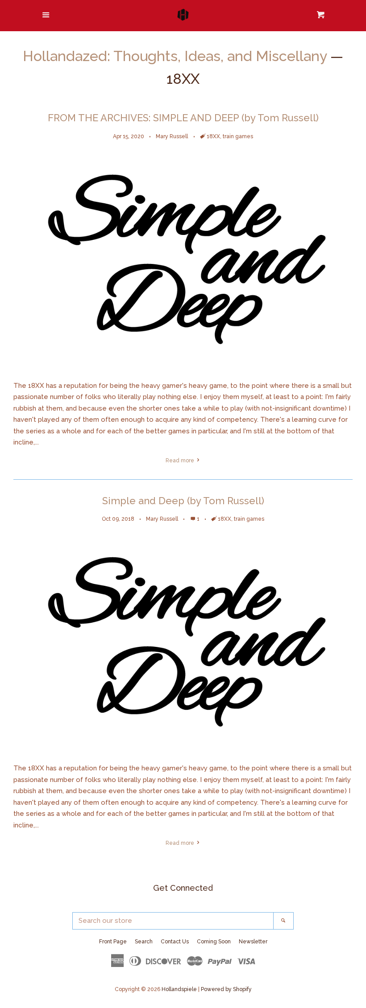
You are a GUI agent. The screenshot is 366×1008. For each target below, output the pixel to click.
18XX (213, 136)
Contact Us (175, 941)
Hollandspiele (179, 989)
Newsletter (253, 941)
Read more (180, 460)
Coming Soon (214, 941)
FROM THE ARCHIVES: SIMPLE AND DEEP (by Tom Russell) (183, 117)
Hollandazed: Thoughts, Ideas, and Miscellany (175, 56)
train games (238, 136)
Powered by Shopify (226, 989)
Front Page (113, 941)
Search (144, 941)
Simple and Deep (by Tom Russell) (183, 500)
